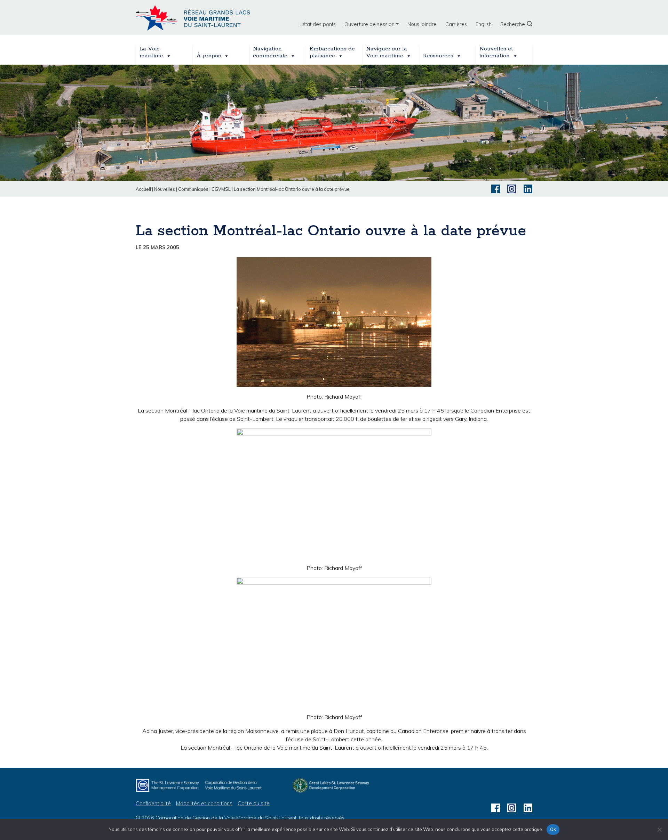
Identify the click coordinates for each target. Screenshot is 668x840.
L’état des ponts (318, 24)
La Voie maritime (151, 52)
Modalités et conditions (204, 803)
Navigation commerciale (270, 52)
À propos (208, 55)
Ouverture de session (369, 24)
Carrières (456, 24)
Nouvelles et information (496, 52)
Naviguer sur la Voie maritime (386, 52)
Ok (553, 829)
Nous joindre (422, 24)
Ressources (438, 55)
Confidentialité (153, 803)
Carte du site (254, 803)
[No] (659, 829)
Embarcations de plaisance (332, 52)
